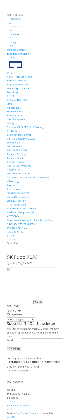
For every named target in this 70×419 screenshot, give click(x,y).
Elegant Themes (29, 413)
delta (12, 263)
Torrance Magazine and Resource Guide (28, 177)
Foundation (13, 92)
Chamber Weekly (16, 119)
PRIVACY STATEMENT (18, 405)
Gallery (10, 123)
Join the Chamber (16, 161)
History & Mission (16, 80)
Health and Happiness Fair (21, 212)
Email (11, 340)
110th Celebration (16, 204)
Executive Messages (17, 84)
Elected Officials (15, 111)
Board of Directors (17, 99)
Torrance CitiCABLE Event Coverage (26, 127)
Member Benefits (16, 158)
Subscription (13, 142)
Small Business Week (18, 192)
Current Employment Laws (21, 138)
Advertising (13, 181)
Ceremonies (13, 189)
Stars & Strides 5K (16, 200)
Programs (12, 185)
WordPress (13, 417)
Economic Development (19, 134)
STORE (10, 235)
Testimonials (14, 169)
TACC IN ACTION (16, 231)
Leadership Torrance (18, 88)
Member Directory (16, 49)
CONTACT (12, 239)
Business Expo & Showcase (21, 208)
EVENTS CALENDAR (17, 227)
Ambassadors (14, 107)
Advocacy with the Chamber (21, 223)
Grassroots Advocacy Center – (30, 220)
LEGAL (10, 409)
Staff (9, 103)
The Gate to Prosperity (19, 165)
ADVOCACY (13, 216)
